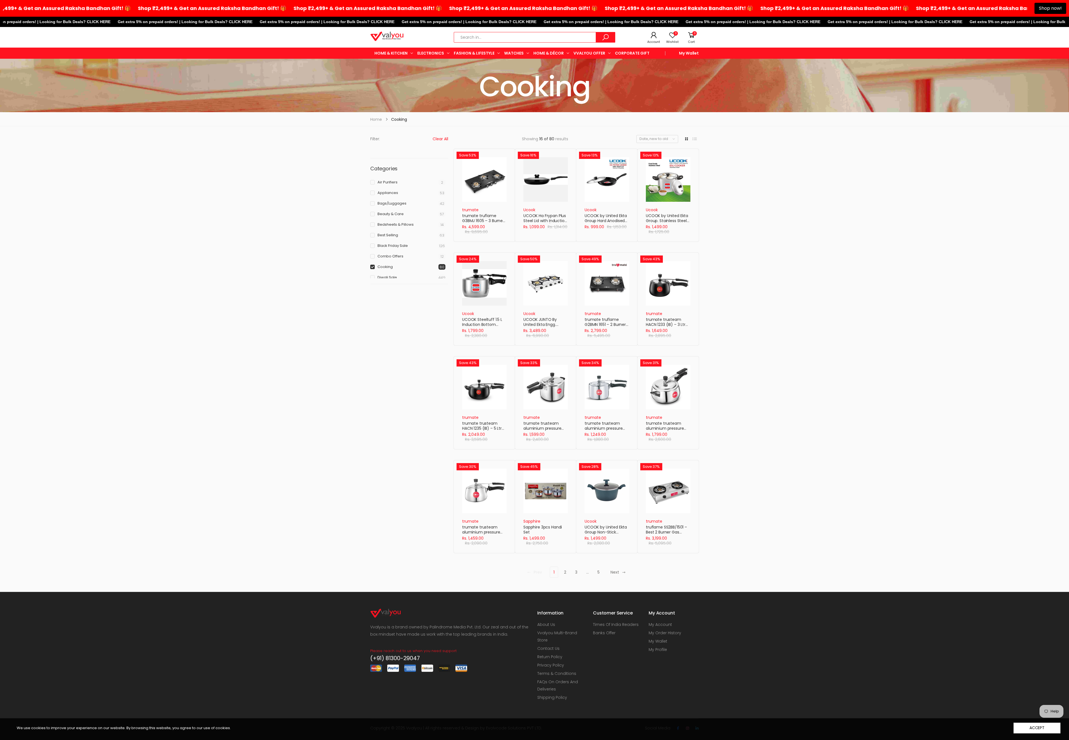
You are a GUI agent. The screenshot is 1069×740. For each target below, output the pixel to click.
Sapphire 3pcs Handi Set (542, 529)
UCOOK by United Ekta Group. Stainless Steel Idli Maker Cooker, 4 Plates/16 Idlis (667, 223)
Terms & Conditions (556, 673)
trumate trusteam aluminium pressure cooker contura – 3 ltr (482, 532)
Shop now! (1050, 8)
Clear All (440, 139)
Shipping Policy (552, 697)
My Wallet (689, 53)
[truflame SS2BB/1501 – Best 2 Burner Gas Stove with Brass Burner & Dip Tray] (668, 491)
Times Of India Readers (616, 624)
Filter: (375, 139)
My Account (660, 624)
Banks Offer (604, 633)
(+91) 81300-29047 (395, 658)
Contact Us (548, 648)
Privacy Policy (550, 665)
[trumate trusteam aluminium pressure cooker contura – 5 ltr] (668, 387)
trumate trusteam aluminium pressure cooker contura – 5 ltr (666, 428)
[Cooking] (534, 85)
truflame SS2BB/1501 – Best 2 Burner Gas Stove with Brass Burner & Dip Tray (668, 534)
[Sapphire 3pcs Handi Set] (545, 491)
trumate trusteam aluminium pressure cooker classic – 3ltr (603, 428)
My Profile (658, 649)
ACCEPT (1037, 728)
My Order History (665, 633)
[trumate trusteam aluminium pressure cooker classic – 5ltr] (545, 387)
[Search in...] (605, 37)
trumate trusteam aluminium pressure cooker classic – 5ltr (542, 428)
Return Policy (549, 657)
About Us (546, 624)
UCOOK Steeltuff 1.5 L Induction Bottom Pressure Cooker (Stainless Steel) (482, 327)
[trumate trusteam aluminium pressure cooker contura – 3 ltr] (484, 491)
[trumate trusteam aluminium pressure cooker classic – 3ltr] (607, 387)
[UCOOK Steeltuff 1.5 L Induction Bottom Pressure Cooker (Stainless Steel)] (484, 283)
